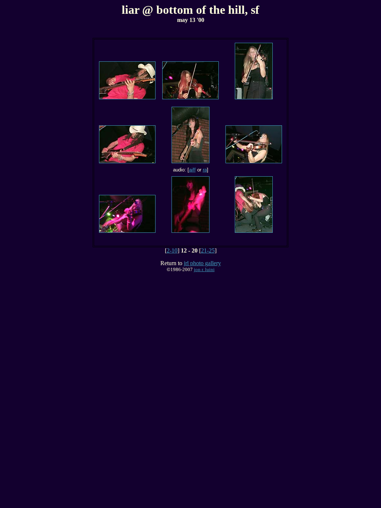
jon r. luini (204, 269)
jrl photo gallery (202, 263)
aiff (192, 170)
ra (205, 170)
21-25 (208, 250)
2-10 (172, 250)
